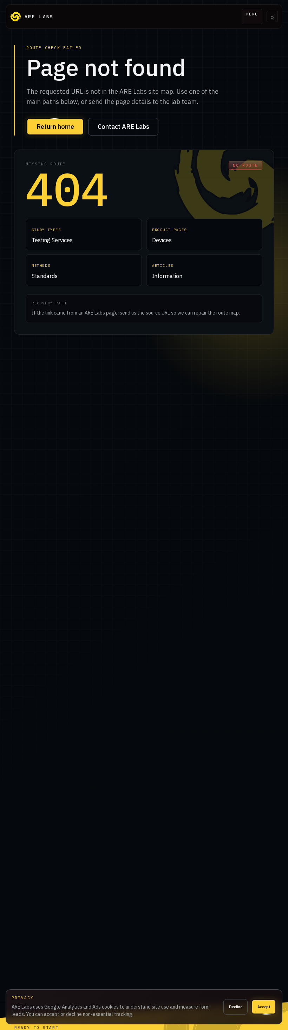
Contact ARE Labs (123, 127)
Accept (263, 1006)
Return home (55, 127)
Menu (252, 14)
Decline (235, 1006)
